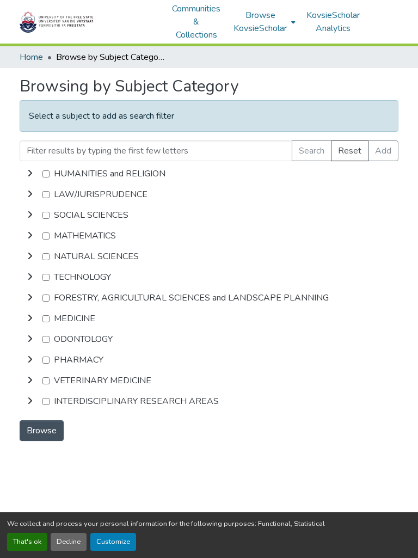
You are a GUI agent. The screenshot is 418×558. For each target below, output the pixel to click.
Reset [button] (349, 151)
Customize (113, 542)
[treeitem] (209, 194)
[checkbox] (46, 173)
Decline (69, 542)
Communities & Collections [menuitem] (196, 22)
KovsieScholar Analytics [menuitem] (333, 21)
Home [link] (31, 57)
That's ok (27, 542)
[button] (90, 22)
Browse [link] (42, 431)
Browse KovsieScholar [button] (260, 21)
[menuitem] (263, 22)
